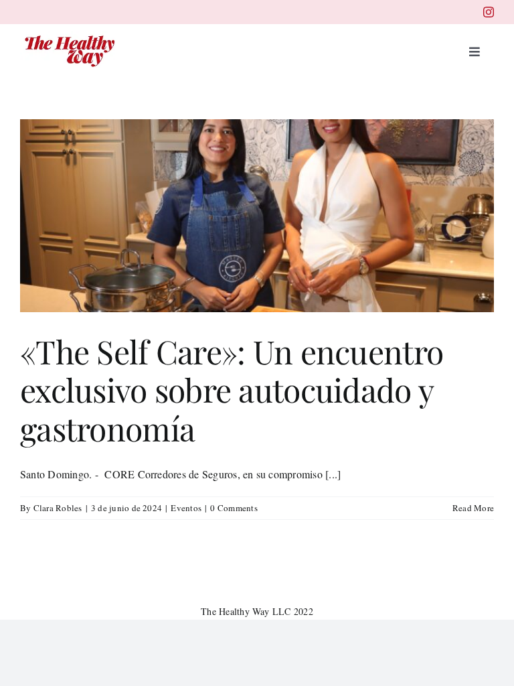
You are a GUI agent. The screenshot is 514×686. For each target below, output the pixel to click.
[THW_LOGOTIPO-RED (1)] (70, 36)
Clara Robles (57, 508)
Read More (473, 508)
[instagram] (488, 12)
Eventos (186, 508)
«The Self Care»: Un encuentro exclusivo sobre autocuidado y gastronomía (231, 390)
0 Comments (233, 508)
